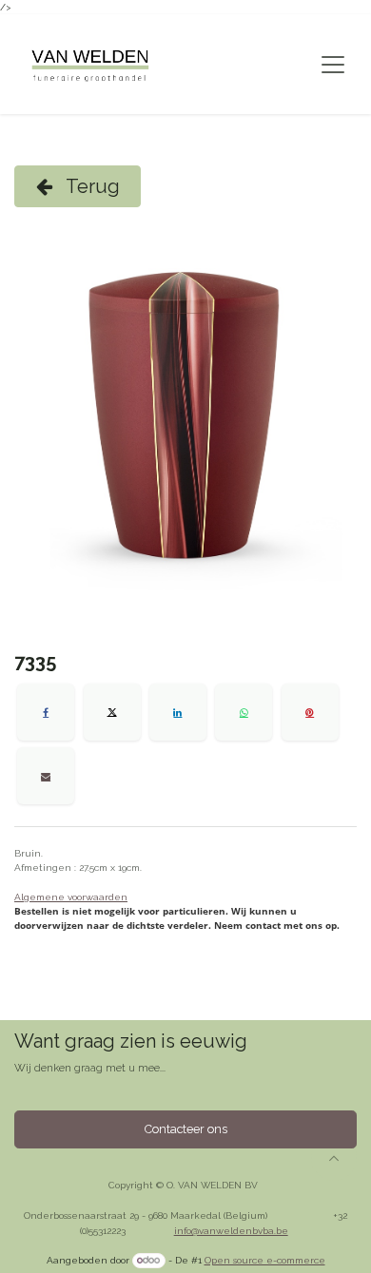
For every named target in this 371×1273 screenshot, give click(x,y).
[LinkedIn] (177, 712)
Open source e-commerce (265, 1260)
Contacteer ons (186, 1129)
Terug (91, 186)
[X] (112, 712)
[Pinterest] (310, 712)
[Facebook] (45, 712)
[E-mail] (45, 775)
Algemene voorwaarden (70, 897)
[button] (334, 1158)
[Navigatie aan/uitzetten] (333, 64)
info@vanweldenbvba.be (231, 1230)
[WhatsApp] (243, 712)
